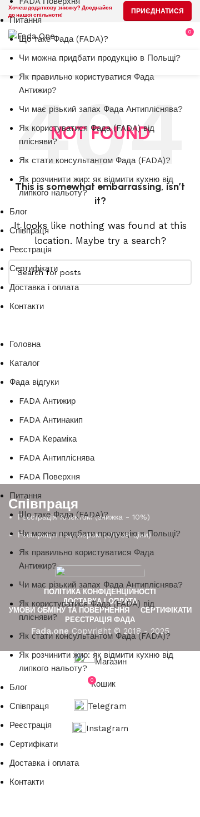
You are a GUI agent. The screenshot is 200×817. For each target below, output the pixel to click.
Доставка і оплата (44, 287)
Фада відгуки (34, 382)
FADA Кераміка (48, 439)
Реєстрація (30, 249)
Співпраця (29, 231)
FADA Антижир (47, 401)
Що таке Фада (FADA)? (63, 39)
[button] (91, 330)
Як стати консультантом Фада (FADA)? (95, 160)
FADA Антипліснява (56, 458)
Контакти (26, 306)
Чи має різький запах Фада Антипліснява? (101, 109)
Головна (25, 344)
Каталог (24, 363)
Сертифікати (33, 268)
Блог (18, 212)
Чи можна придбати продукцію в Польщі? (100, 58)
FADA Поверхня (49, 477)
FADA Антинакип (51, 420)
